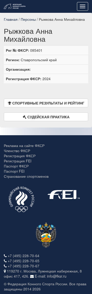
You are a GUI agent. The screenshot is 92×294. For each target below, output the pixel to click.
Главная (11, 19)
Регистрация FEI (17, 160)
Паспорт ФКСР (16, 166)
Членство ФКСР (17, 150)
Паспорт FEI (14, 171)
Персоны (28, 19)
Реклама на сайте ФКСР (24, 145)
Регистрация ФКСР (20, 155)
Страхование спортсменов (26, 176)
